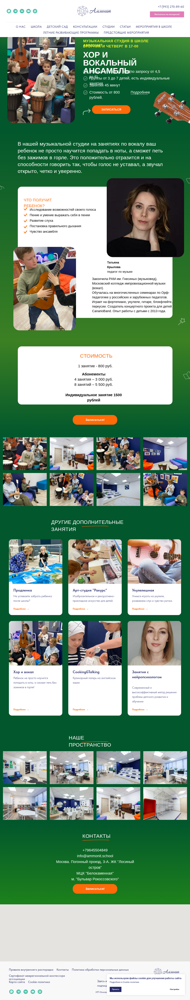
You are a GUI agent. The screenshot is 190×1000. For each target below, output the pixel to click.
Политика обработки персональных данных (100, 969)
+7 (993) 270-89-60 (171, 6)
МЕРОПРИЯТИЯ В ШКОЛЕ (154, 26)
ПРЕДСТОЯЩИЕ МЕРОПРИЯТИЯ (126, 32)
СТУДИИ (108, 26)
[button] (167, 14)
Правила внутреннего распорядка (31, 969)
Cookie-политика (39, 982)
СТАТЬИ (125, 26)
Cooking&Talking (86, 672)
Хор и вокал (23, 672)
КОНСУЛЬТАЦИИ (85, 26)
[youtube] (28, 11)
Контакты (63, 969)
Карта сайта (17, 982)
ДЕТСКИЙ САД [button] (57, 26)
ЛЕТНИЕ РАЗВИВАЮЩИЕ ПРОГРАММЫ (71, 32)
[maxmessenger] (35, 11)
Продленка (22, 590)
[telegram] (15, 11)
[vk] (22, 11)
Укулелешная (143, 590)
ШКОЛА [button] (36, 26)
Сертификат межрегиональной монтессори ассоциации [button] (37, 977)
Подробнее (140, 92)
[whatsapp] (9, 11)
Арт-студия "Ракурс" (90, 590)
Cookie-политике (131, 982)
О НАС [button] (21, 26)
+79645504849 (95, 850)
